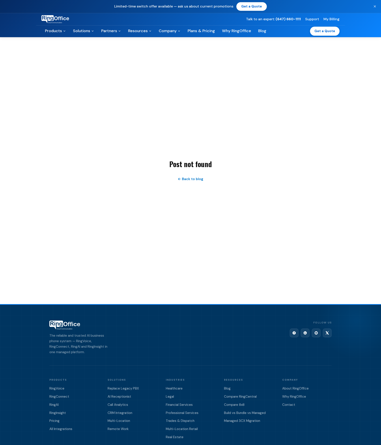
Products (53, 30)
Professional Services (182, 413)
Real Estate (174, 437)
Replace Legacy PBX (123, 388)
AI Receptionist (119, 396)
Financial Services (179, 405)
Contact (288, 405)
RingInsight (57, 413)
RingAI (54, 405)
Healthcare (174, 388)
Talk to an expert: (273, 19)
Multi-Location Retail (182, 429)
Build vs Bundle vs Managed (245, 413)
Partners (109, 30)
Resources (138, 30)
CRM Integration (120, 413)
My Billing (331, 19)
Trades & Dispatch (180, 421)
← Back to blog (190, 179)
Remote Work (118, 429)
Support (312, 19)
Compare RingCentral (240, 396)
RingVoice (56, 388)
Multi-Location (119, 421)
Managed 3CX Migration (242, 421)
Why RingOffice (236, 30)
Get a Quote (251, 6)
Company (168, 30)
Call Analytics (118, 405)
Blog (262, 30)
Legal (170, 396)
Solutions (81, 30)
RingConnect (59, 396)
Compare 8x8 (234, 405)
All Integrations (60, 429)
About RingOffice (295, 388)
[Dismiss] (374, 6)
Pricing (54, 421)
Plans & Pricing (201, 30)
